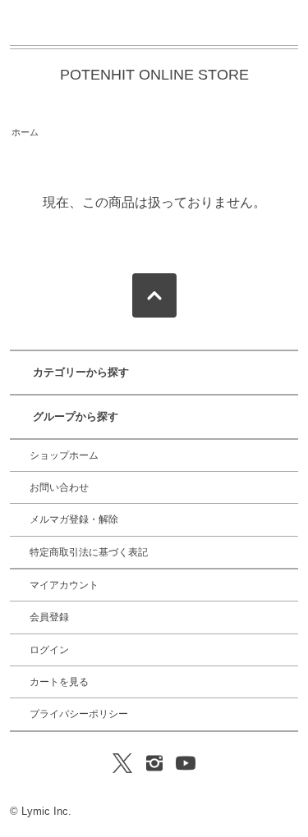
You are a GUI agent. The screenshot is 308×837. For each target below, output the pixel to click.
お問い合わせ (59, 487)
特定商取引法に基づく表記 (89, 552)
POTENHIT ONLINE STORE (154, 74)
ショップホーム (64, 455)
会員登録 (49, 617)
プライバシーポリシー (79, 714)
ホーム (25, 132)
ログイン (49, 650)
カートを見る (59, 682)
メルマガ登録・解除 (74, 519)
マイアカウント (64, 585)
